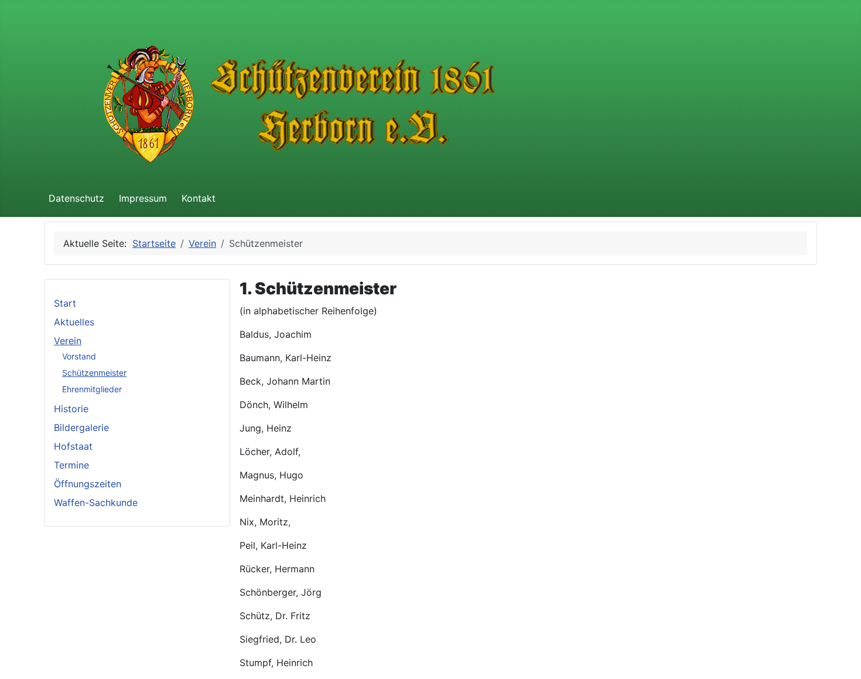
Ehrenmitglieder (92, 389)
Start (65, 303)
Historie (71, 409)
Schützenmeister (94, 373)
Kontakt (199, 198)
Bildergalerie (81, 427)
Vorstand (79, 356)
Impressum (143, 198)
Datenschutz (76, 198)
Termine (71, 465)
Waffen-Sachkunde (96, 502)
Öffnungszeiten (87, 484)
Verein (67, 341)
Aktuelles (74, 322)
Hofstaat (73, 446)
